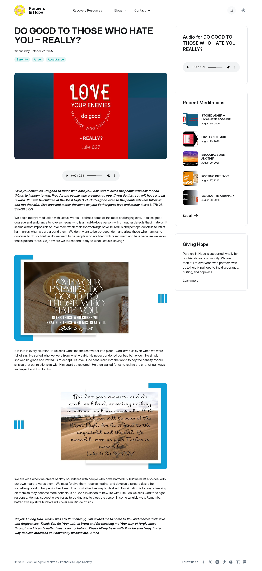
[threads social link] (231, 562)
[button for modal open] (231, 10)
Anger (38, 59)
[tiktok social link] (224, 562)
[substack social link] (245, 562)
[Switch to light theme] (243, 10)
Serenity (22, 59)
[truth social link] (238, 562)
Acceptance (56, 59)
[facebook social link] (203, 562)
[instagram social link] (217, 562)
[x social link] (210, 562)
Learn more (191, 280)
